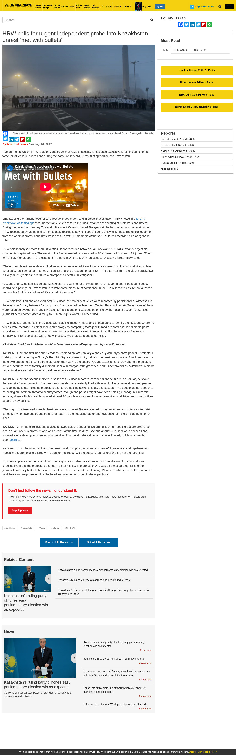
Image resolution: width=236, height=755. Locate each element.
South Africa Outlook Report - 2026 (180, 157)
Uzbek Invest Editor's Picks (196, 82)
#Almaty (42, 528)
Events (128, 6)
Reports (117, 6)
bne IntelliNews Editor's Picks (197, 70)
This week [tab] (180, 49)
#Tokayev (55, 528)
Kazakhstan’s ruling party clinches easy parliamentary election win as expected (26, 602)
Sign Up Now (20, 510)
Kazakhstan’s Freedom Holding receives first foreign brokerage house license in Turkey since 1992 (103, 592)
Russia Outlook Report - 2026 (177, 163)
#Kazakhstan (9, 528)
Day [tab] (165, 49)
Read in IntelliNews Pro (59, 542)
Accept (192, 752)
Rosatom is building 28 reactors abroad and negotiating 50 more (94, 580)
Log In (229, 6)
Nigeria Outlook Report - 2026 (178, 151)
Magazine (146, 6)
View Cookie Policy (207, 752)
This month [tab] (199, 49)
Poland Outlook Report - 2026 (178, 139)
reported (14, 439)
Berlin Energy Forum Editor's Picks (196, 106)
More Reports (169, 168)
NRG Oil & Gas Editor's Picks (196, 94)
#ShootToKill (70, 528)
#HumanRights (27, 528)
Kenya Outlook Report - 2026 (177, 145)
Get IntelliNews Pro (98, 542)
